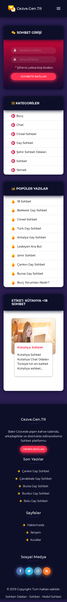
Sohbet (21, 161)
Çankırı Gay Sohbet (31, 264)
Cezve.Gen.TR (29, 8)
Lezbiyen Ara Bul (29, 246)
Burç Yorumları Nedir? (33, 282)
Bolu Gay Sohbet (36, 501)
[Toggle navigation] (58, 8)
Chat (20, 125)
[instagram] (38, 571)
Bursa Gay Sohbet (30, 273)
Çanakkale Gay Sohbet (35, 478)
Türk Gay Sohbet (29, 228)
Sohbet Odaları (16, 596)
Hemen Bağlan (33, 449)
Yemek (21, 170)
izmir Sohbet (26, 255)
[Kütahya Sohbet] (33, 336)
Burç (19, 116)
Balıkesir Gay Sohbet (32, 210)
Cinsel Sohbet (26, 134)
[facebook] (20, 571)
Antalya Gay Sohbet (31, 237)
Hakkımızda (35, 525)
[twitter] (29, 571)
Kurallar (35, 540)
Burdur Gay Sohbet (35, 493)
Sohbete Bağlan (33, 76)
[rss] (47, 571)
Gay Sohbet (24, 143)
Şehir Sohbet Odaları (31, 152)
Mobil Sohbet (51, 596)
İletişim (35, 532)
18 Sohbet (24, 201)
